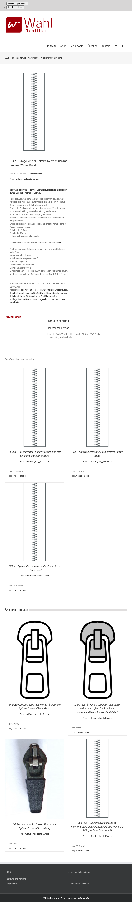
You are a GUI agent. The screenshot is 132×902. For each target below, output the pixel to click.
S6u (57, 299)
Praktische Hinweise (79, 883)
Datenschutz (83, 898)
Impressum (12, 883)
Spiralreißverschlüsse (57, 290)
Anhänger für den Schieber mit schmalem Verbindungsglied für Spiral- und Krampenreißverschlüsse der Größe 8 (97, 708)
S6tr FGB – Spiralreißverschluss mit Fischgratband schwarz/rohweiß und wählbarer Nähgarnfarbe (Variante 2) (97, 826)
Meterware (42, 290)
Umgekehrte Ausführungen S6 (43, 296)
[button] (122, 45)
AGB (9, 872)
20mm (51, 299)
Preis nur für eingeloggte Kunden (24, 179)
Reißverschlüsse (28, 290)
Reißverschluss (30, 299)
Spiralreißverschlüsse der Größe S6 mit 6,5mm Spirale (34, 293)
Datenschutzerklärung (80, 872)
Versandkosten (35, 174)
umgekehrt (43, 299)
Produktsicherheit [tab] (13, 317)
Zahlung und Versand (16, 879)
